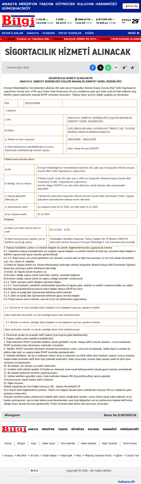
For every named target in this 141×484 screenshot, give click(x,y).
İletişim (21, 443)
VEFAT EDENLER (70, 33)
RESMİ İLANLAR (12, 33)
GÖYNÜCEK (65, 4)
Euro (61, 19)
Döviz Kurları (130, 443)
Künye (8, 443)
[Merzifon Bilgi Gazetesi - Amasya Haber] (14, 429)
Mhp (77, 455)
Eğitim (117, 455)
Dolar (41, 19)
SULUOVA (85, 4)
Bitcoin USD (105, 19)
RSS (35, 470)
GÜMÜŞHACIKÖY (16, 8)
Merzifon (20, 455)
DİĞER (89, 33)
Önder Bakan (49, 455)
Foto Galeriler (68, 443)
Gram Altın (84, 19)
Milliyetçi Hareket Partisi (97, 455)
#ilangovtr (12, 415)
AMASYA (9, 4)
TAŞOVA (46, 4)
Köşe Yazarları (109, 443)
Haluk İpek (65, 455)
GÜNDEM (48, 33)
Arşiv (33, 443)
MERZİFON (28, 4)
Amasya (7, 455)
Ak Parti (33, 455)
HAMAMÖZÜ (106, 4)
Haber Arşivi (48, 443)
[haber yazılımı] (126, 481)
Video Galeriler (88, 443)
